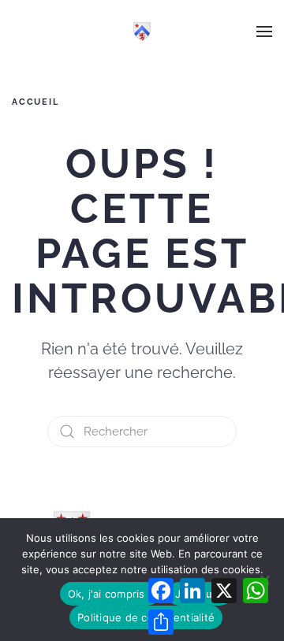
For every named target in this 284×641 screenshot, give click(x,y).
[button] (264, 31)
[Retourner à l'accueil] (142, 31)
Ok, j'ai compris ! (110, 593)
